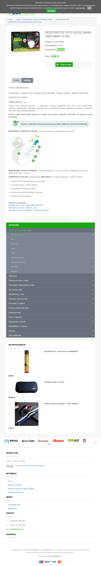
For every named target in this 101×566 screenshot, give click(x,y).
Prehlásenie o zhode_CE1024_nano (23, 207)
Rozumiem (51, 11)
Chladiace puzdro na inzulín (54, 382)
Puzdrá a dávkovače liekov (19, 308)
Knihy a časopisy (15, 317)
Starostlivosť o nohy (16, 294)
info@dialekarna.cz (16, 529)
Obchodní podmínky (16, 492)
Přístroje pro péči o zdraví (19, 280)
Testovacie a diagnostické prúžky (21, 285)
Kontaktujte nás (14, 504)
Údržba (27, 80)
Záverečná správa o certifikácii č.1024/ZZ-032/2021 (29, 210)
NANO (13, 248)
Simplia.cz (58, 556)
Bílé (12, 239)
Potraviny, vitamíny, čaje (18, 298)
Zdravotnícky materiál (17, 321)
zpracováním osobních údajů (34, 465)
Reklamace (12, 508)
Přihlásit (10, 466)
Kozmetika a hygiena (17, 303)
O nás (10, 481)
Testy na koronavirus (18, 262)
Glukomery (13, 276)
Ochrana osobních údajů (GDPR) (21, 488)
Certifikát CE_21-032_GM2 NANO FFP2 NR (26, 205)
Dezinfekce (15, 267)
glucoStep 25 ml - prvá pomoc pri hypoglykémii (61, 351)
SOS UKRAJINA (15, 335)
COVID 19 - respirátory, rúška (20, 230)
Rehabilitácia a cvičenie (18, 326)
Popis (16, 80)
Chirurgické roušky (17, 257)
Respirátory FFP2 (17, 235)
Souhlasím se (29, 465)
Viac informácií (80, 8)
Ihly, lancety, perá (15, 289)
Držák (13, 253)
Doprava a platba (14, 485)
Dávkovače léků (15, 312)
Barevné (14, 244)
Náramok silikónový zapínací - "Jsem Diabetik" (61, 403)
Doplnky (12, 331)
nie (89, 8)
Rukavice (14, 271)
